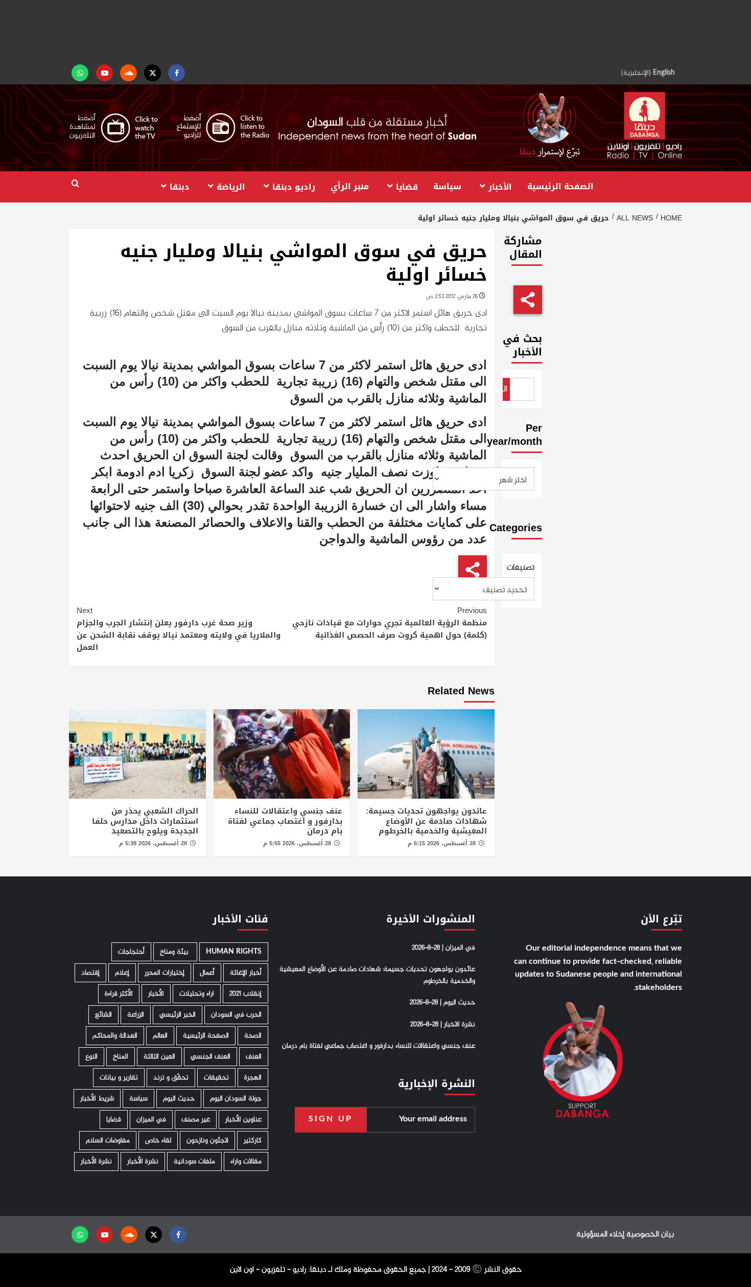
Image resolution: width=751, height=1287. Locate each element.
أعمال (207, 973)
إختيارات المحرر (164, 973)
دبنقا (180, 186)
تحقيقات (216, 1077)
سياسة (447, 186)
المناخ (120, 1057)
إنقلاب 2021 (245, 994)
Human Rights (234, 952)
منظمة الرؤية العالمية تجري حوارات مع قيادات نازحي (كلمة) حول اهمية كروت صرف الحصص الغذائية (389, 622)
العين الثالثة (159, 1057)
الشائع (103, 1015)
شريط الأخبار (97, 1098)
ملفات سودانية (194, 1161)
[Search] (75, 184)
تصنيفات (522, 568)
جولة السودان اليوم (236, 1098)
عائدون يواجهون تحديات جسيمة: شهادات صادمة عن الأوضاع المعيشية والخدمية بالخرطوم (426, 821)
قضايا (407, 186)
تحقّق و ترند (171, 1077)
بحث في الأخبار (522, 345)
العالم (160, 1036)
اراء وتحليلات (196, 994)
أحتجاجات (131, 952)
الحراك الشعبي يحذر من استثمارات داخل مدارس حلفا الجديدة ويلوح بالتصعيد (145, 821)
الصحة (253, 1036)
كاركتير (253, 1140)
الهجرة (253, 1077)
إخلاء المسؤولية (600, 1234)
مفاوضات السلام (108, 1140)
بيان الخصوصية (650, 1234)
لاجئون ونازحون (207, 1140)
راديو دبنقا (293, 186)
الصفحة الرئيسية (560, 186)
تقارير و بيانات (119, 1077)
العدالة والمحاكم (114, 1036)
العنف (254, 1057)
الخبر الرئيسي (177, 1015)
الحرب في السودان (236, 1015)
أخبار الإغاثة (246, 973)
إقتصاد (90, 973)
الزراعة (135, 1015)
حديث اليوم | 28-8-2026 (442, 1002)
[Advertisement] (375, 30)
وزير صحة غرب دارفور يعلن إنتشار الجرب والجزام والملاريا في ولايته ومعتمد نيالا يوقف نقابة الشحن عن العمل (178, 628)
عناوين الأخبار (243, 1119)
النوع (91, 1057)
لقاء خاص (158, 1140)
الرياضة (231, 186)
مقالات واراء (246, 1161)
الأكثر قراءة (119, 994)
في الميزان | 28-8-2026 (443, 948)
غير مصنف (195, 1119)
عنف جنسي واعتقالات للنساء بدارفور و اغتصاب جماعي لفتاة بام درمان (285, 821)
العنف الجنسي (210, 1057)
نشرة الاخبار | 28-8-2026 (442, 1024)
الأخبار (500, 186)
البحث (505, 389)
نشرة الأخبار (142, 1161)
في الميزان (151, 1119)
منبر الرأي (350, 186)
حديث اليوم (179, 1098)
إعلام (122, 973)
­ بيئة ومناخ (175, 952)
